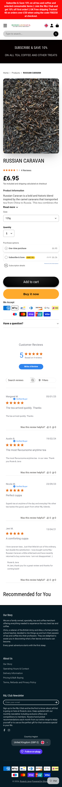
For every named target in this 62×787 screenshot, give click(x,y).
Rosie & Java (25, 781)
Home (6, 73)
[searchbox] (18, 380)
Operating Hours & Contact (16, 668)
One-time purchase (17, 248)
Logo (21, 25)
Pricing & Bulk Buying (13, 677)
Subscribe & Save (21, 257)
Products (16, 73)
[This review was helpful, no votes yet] (48, 427)
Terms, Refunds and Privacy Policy (19, 682)
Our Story (7, 664)
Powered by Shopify (41, 781)
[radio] (6, 248)
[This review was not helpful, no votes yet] (53, 427)
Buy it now (31, 294)
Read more (9, 207)
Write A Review (31, 366)
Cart (57, 25)
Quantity (7, 227)
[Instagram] (9, 730)
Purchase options (11, 243)
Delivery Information (13, 673)
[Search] (55, 33)
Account (51, 25)
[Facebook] (4, 730)
